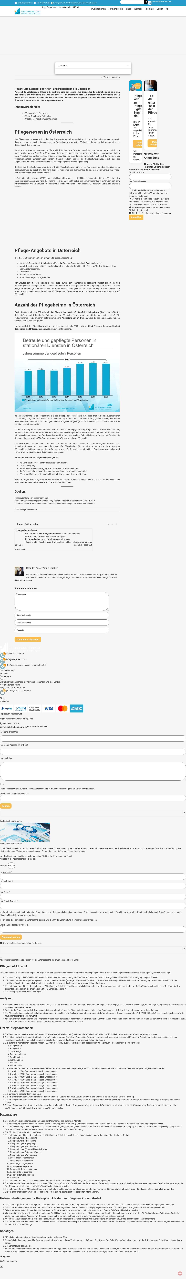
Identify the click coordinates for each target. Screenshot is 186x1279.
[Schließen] (1, 957)
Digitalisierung (6, 682)
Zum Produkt (20, 549)
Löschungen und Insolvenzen (47, 682)
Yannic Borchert (50, 568)
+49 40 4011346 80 (43, 3)
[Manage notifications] (180, 1273)
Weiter (115, 77)
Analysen (4, 673)
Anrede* (4, 865)
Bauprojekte (5, 676)
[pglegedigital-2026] (135, 81)
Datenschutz (162, 190)
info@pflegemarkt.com (25, 3)
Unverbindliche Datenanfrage (13, 727)
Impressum (5, 714)
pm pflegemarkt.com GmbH (18, 690)
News (17, 685)
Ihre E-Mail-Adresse (137, 181)
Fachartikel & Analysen (23, 682)
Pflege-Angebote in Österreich (38, 116)
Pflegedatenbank (165, 1)
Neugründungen (7, 685)
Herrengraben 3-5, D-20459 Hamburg (66, 3)
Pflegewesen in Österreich (36, 113)
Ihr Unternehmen (136, 172)
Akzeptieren (5, 1256)
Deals (2, 679)
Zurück (107, 77)
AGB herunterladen (8, 1261)
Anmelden (154, 1)
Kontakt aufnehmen (38, 726)
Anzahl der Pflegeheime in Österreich (41, 119)
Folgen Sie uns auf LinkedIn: (12, 687)
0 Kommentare (31, 510)
